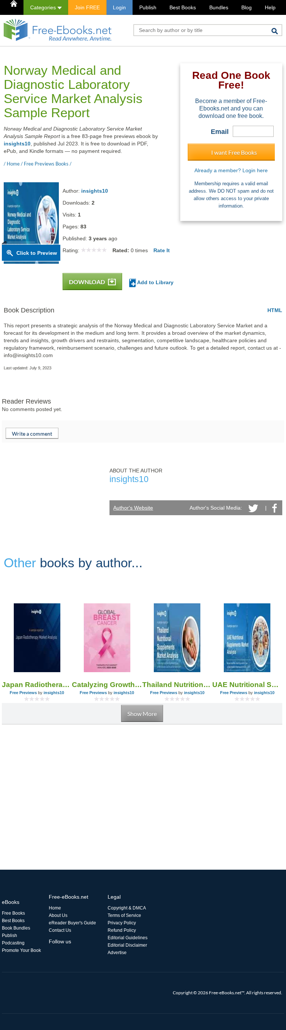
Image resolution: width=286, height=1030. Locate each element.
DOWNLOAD (87, 281)
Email (220, 131)
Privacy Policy (122, 922)
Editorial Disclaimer (127, 945)
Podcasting (13, 943)
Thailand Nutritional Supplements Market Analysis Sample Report (177, 685)
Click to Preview (36, 253)
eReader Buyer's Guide (72, 922)
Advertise (117, 952)
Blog (246, 7)
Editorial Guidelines (127, 937)
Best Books (182, 7)
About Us (58, 915)
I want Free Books (234, 152)
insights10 (17, 144)
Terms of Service (124, 915)
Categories (43, 7)
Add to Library (155, 282)
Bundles (218, 7)
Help (270, 7)
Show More (142, 713)
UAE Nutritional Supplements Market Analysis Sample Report (247, 685)
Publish (147, 7)
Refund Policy (122, 930)
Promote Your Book (21, 950)
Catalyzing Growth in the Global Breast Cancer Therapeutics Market (107, 685)
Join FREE (87, 7)
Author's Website (133, 508)
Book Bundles (16, 928)
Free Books (13, 913)
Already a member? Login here (231, 170)
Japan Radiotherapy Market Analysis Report (37, 685)
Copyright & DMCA (127, 908)
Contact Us (60, 930)
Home (55, 908)
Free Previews (23, 692)
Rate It (161, 250)
